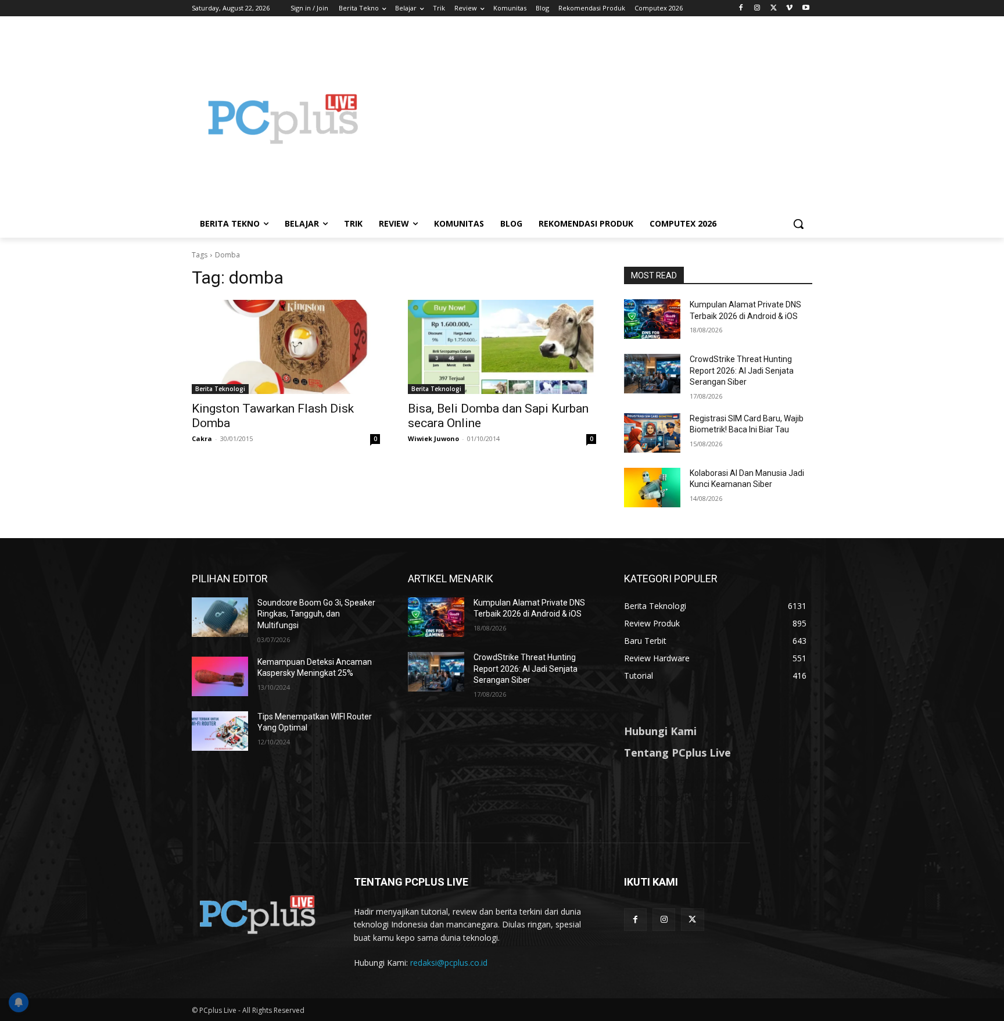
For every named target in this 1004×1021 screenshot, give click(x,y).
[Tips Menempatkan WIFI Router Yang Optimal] (220, 731)
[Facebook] (741, 8)
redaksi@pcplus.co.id (448, 962)
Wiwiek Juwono (433, 438)
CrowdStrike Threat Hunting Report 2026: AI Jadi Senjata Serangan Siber (742, 370)
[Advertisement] (595, 118)
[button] (798, 224)
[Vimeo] (789, 8)
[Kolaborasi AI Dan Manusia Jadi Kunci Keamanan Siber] (652, 487)
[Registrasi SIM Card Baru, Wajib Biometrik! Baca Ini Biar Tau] (652, 433)
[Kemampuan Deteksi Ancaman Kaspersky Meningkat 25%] (220, 676)
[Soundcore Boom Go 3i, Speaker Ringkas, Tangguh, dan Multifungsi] (220, 617)
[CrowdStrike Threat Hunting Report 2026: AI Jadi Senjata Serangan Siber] (652, 373)
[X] (773, 8)
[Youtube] (805, 8)
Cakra (202, 438)
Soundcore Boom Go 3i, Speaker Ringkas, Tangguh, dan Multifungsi (316, 614)
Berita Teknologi (220, 389)
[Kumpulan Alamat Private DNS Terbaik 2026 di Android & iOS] (652, 319)
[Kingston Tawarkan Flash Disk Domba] (286, 347)
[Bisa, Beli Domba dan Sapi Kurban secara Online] (502, 347)
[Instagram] (757, 8)
